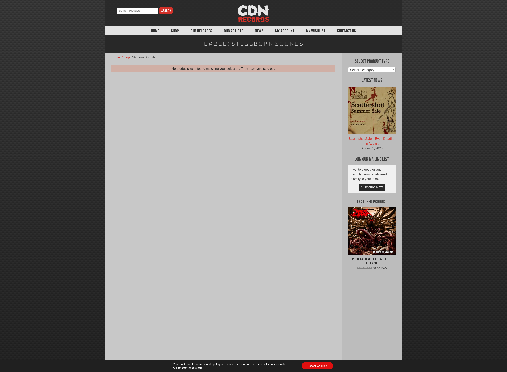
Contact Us (346, 31)
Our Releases (201, 31)
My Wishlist (316, 31)
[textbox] (371, 70)
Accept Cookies (317, 365)
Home (155, 31)
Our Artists (233, 31)
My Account (284, 31)
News (259, 31)
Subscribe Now (372, 187)
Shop (175, 31)
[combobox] (372, 69)
